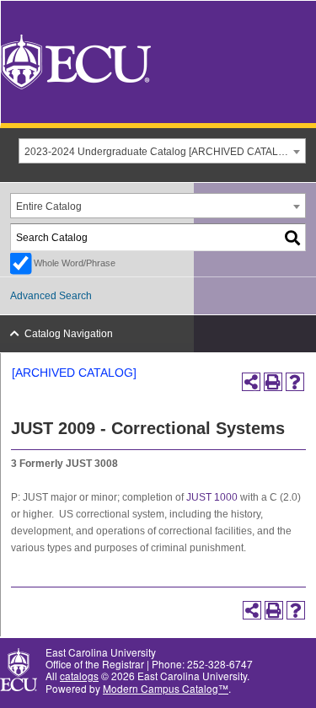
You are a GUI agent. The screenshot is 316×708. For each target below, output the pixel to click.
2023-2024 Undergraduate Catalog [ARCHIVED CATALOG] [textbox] (160, 152)
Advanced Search (51, 296)
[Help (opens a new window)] (295, 382)
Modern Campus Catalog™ (165, 688)
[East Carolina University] (76, 60)
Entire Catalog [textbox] (49, 206)
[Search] (293, 237)
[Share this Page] (251, 382)
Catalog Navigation (68, 334)
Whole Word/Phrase (74, 263)
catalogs (79, 675)
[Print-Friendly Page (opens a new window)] (273, 382)
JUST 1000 (212, 497)
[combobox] (162, 151)
